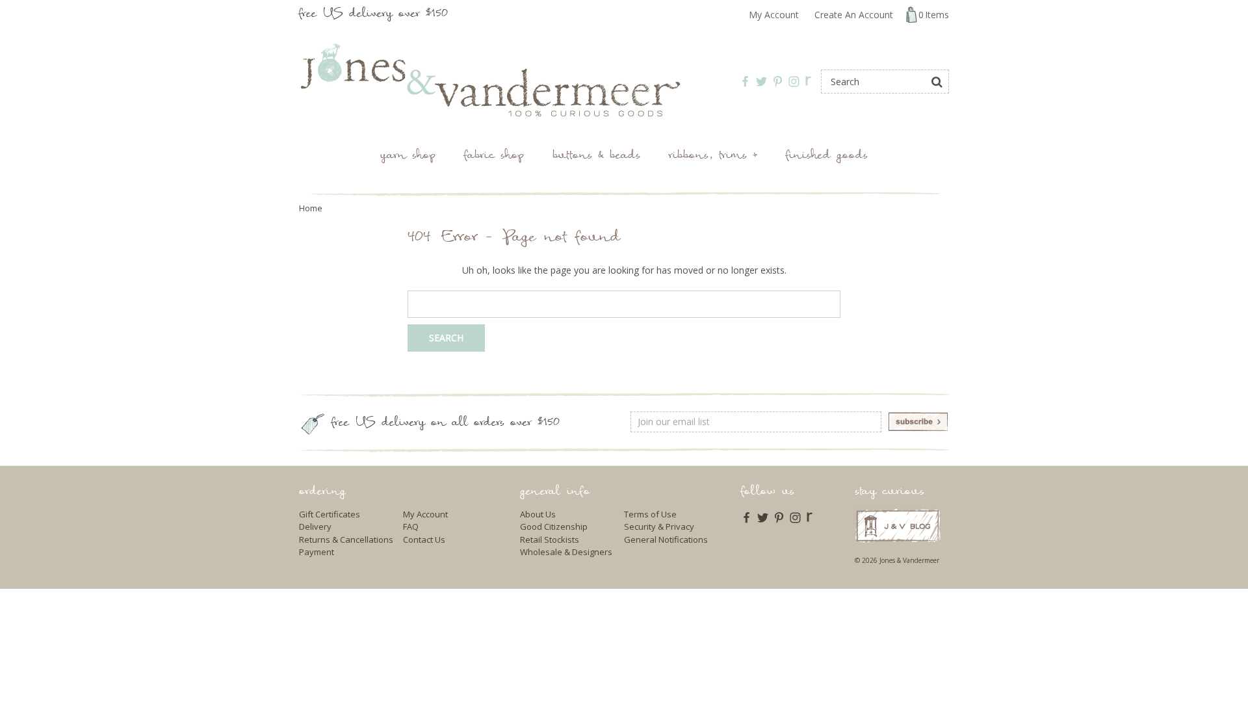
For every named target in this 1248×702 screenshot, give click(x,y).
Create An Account (853, 14)
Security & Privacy (659, 526)
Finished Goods (827, 156)
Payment (316, 552)
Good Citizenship (554, 526)
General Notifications (666, 539)
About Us (538, 514)
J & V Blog (898, 525)
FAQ (411, 526)
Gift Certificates (329, 514)
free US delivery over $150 (373, 14)
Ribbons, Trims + (713, 156)
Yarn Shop (408, 156)
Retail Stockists (549, 539)
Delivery (315, 526)
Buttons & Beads (596, 156)
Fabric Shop (494, 156)
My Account (774, 14)
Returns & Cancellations (346, 539)
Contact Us (424, 539)
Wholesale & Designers (566, 552)
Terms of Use (650, 514)
